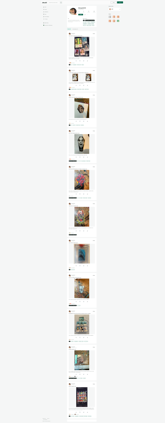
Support (48, 418)
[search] (61, 2)
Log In (114, 2)
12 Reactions (73, 159)
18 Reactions (73, 87)
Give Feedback (45, 419)
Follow (81, 14)
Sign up (120, 2)
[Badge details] (110, 17)
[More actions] (88, 15)
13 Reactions (72, 123)
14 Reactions (72, 376)
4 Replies (77, 414)
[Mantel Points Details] (119, 9)
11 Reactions (72, 414)
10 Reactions (73, 303)
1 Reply (77, 376)
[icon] (76, 61)
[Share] (85, 15)
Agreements (44, 418)
